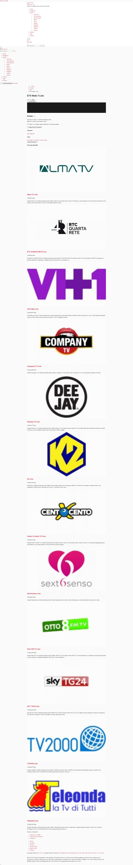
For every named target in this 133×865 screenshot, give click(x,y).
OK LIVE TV (30, 2)
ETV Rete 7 (30, 140)
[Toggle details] (34, 116)
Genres (32, 12)
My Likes (29, 42)
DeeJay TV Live (33, 422)
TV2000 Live (32, 764)
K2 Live (30, 479)
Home (31, 9)
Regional (32, 133)
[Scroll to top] (0, 864)
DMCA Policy (33, 848)
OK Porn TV (95, 853)
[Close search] (44, 45)
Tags (31, 34)
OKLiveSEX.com (63, 853)
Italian (45, 140)
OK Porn (102, 853)
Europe (32, 88)
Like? (28, 99)
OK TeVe (81, 853)
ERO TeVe (87, 853)
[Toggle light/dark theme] (28, 38)
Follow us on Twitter (35, 835)
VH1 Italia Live (32, 309)
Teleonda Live (32, 821)
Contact (32, 35)
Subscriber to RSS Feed (36, 836)
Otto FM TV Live (33, 649)
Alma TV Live (32, 194)
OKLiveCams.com (73, 853)
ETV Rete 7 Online (38, 140)
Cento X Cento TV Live (36, 536)
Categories (32, 10)
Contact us (33, 838)
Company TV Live (34, 366)
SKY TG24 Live (33, 706)
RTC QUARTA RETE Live (36, 252)
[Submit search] (41, 45)
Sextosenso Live (34, 594)
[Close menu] (1, 47)
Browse (32, 32)
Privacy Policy (33, 846)
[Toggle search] (28, 40)
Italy (31, 89)
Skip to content (4, 1)
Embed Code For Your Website (35, 127)
